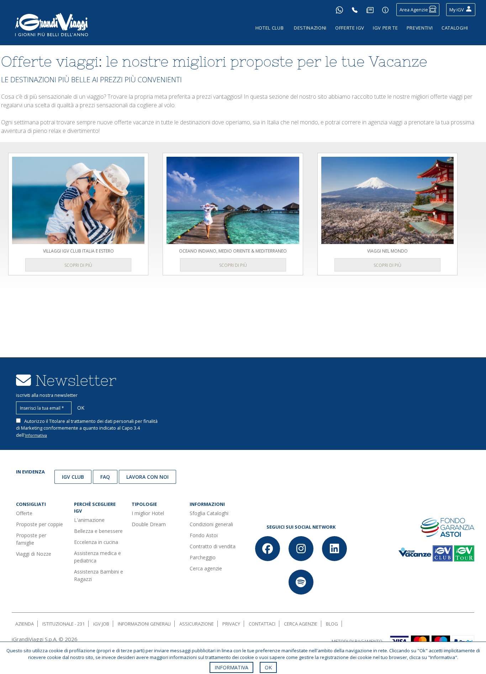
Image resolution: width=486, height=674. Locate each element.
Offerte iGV (349, 28)
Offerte (24, 513)
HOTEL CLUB (269, 28)
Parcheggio (203, 557)
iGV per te (385, 28)
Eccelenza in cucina (96, 542)
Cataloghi (455, 28)
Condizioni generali (211, 524)
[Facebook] (267, 548)
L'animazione (89, 520)
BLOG (332, 624)
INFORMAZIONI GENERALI (144, 624)
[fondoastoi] (447, 527)
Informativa (36, 435)
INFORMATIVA (231, 667)
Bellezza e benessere (98, 531)
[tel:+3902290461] (354, 9)
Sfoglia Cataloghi (209, 513)
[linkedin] (334, 548)
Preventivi (420, 28)
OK (268, 667)
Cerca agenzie (206, 568)
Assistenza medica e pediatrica (97, 557)
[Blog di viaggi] (370, 9)
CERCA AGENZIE (300, 624)
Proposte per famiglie (31, 539)
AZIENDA (24, 624)
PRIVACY (231, 624)
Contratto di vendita (213, 546)
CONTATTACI (262, 624)
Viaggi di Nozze (33, 553)
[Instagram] (301, 548)
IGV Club (73, 476)
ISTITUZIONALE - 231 (63, 624)
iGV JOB (101, 624)
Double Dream (149, 524)
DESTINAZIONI (310, 28)
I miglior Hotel (148, 513)
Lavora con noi (147, 476)
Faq (105, 476)
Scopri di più (78, 265)
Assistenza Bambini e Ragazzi (98, 575)
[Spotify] (301, 582)
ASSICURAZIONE (196, 624)
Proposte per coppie (39, 524)
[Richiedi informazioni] (385, 9)
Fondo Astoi (204, 535)
